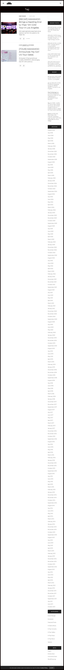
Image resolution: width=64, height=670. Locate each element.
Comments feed (52, 656)
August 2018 (51, 380)
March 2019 (51, 361)
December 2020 (52, 311)
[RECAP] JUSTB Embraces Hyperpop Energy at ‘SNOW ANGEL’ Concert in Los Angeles (54, 85)
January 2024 (51, 212)
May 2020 (50, 330)
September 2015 (52, 471)
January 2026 (51, 148)
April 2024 (50, 204)
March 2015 (51, 487)
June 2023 (50, 231)
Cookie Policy (44, 668)
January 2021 (51, 308)
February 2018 (52, 396)
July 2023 (50, 228)
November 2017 (52, 404)
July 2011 (50, 601)
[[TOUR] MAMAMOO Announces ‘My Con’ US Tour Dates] (9, 56)
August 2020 (51, 322)
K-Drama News (52, 625)
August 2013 (51, 537)
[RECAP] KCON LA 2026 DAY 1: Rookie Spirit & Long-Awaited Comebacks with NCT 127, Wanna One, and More (54, 47)
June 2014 (50, 511)
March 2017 (51, 423)
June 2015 (50, 479)
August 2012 (51, 569)
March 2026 (51, 143)
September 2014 (52, 503)
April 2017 (50, 420)
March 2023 (51, 239)
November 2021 (52, 282)
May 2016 (50, 449)
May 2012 (50, 577)
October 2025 (51, 156)
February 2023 (52, 242)
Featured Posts (52, 622)
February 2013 (51, 553)
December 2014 (52, 495)
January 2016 (51, 460)
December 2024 (52, 183)
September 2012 (52, 566)
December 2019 (52, 338)
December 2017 (52, 401)
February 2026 (52, 146)
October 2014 (51, 500)
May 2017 (50, 417)
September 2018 (52, 377)
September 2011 (52, 598)
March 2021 (51, 303)
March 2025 (51, 175)
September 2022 (52, 255)
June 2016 (50, 447)
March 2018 (51, 393)
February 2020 (52, 332)
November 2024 (52, 186)
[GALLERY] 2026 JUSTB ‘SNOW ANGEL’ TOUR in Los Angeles (54, 78)
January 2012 (51, 588)
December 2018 (52, 369)
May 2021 (50, 298)
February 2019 (51, 364)
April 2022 (50, 268)
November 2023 (52, 218)
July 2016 (50, 444)
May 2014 (50, 513)
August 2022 (51, 258)
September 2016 (52, 439)
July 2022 (50, 260)
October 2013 (51, 532)
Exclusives (50, 619)
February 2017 (51, 425)
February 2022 (52, 274)
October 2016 (51, 436)
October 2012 (51, 564)
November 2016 (52, 433)
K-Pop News (31, 45)
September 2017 (52, 407)
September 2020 (52, 319)
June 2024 (50, 199)
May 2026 (50, 138)
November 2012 (52, 561)
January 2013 (51, 556)
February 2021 (51, 306)
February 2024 (52, 210)
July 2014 (50, 508)
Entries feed (51, 654)
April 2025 (50, 172)
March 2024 (51, 207)
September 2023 (52, 223)
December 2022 (52, 247)
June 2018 (50, 385)
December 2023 (52, 215)
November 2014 (52, 497)
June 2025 (50, 167)
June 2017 (50, 415)
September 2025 (52, 159)
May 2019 (50, 356)
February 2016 (51, 457)
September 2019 (52, 346)
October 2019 (51, 343)
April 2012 (50, 580)
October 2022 (51, 252)
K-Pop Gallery (51, 632)
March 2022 (51, 271)
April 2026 (50, 141)
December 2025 (52, 151)
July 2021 (50, 292)
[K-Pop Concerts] (9, 3)
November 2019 (52, 340)
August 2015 (51, 473)
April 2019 (50, 359)
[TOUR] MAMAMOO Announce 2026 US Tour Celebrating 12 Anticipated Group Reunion (54, 96)
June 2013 (50, 543)
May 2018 (50, 388)
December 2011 (52, 590)
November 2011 (52, 593)
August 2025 (51, 162)
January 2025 (51, 180)
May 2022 (50, 266)
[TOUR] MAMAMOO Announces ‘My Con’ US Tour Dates (29, 52)
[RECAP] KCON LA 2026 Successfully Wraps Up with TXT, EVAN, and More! (54, 29)
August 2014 (51, 505)
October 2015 (51, 468)
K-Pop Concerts (23, 45)
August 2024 (51, 194)
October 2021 (51, 284)
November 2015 (52, 465)
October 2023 (51, 220)
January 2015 (51, 492)
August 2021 (51, 290)
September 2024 (52, 191)
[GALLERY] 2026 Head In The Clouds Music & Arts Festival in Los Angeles (54, 56)
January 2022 (51, 276)
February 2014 (51, 521)
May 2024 (50, 202)
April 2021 (50, 300)
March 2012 (51, 582)
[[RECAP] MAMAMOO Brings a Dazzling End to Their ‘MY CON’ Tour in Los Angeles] (9, 28)
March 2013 (51, 551)
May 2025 (50, 170)
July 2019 (50, 351)
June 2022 (50, 263)
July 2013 (50, 540)
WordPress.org (52, 659)
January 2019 (51, 367)
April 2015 (50, 484)
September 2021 (52, 287)
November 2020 (52, 314)
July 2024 (50, 196)
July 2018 (50, 383)
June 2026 (50, 135)
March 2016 (51, 455)
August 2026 (51, 130)
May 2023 (50, 234)
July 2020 (50, 324)
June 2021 (50, 295)
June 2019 (50, 353)
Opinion (50, 642)
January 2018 (51, 399)
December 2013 (52, 527)
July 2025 (50, 164)
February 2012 (51, 585)
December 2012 (52, 559)
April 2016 (50, 452)
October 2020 (51, 316)
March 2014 (51, 519)
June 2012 (50, 574)
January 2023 (51, 244)
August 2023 (51, 226)
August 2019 (51, 348)
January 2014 (51, 524)
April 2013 (50, 548)
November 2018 (52, 372)
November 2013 (52, 529)
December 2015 (52, 463)
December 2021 (52, 279)
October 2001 (51, 606)
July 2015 (50, 476)
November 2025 (52, 154)
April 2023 (50, 236)
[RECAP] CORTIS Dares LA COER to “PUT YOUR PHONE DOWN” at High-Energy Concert (54, 37)
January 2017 (51, 428)
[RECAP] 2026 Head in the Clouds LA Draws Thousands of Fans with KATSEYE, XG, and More (54, 64)
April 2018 (50, 391)
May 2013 (50, 545)
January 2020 (51, 335)
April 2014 (50, 516)
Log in (49, 651)
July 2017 (50, 412)
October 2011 (51, 596)
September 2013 (52, 535)
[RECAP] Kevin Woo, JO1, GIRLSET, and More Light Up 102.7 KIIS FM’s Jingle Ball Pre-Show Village (54, 117)
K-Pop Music (51, 635)
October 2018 (51, 375)
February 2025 (51, 178)
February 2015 (51, 489)
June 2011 (50, 604)
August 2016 (51, 441)
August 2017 (51, 409)
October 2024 (51, 188)
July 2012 (50, 572)
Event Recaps (22, 16)
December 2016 (52, 431)
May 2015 (50, 481)
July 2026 (50, 133)
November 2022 (52, 250)
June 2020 (51, 327)
